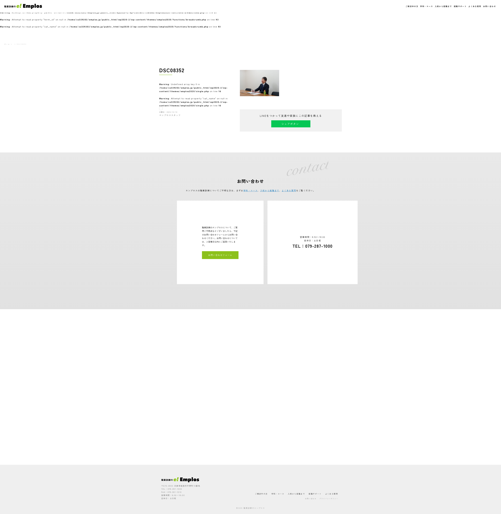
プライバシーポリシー (328, 498)
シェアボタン (290, 124)
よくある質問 (474, 6)
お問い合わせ (489, 6)
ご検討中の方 (411, 6)
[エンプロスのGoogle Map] (250, 387)
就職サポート (460, 6)
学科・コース (426, 6)
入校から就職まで (443, 6)
